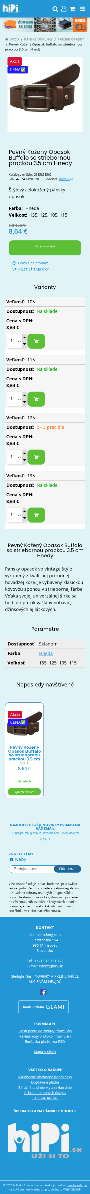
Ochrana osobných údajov (45, 1092)
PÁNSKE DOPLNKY (38, 39)
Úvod (14, 39)
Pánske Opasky (71, 39)
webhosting (39, 1189)
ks (19, 341)
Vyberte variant (45, 246)
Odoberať (67, 869)
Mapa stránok (45, 1051)
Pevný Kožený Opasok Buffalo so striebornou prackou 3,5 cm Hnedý (24, 751)
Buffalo (64, 179)
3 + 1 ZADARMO (45, 1098)
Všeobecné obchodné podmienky (45, 1077)
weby (20, 859)
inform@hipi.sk (51, 966)
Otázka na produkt (32, 263)
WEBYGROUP (72, 1189)
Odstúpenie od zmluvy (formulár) (45, 1031)
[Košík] (72, 9)
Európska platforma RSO (45, 1041)
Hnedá (46, 653)
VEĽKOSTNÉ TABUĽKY (30, 269)
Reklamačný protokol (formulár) (45, 1036)
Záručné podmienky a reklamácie (45, 1087)
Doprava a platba (45, 1082)
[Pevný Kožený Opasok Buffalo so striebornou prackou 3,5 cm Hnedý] (45, 94)
